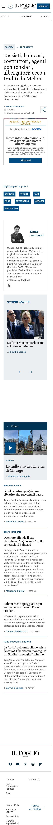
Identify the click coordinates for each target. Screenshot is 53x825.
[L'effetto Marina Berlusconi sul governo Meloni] (25, 323)
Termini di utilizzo (11, 809)
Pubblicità (34, 778)
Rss (8, 791)
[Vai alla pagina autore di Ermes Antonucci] (16, 233)
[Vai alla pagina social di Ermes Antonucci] (9, 285)
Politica (9, 47)
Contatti (10, 778)
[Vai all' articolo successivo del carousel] (30, 370)
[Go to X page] (25, 762)
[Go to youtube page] (17, 762)
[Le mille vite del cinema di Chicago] (25, 441)
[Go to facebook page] (10, 762)
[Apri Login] (10, 6)
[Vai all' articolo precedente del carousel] (20, 370)
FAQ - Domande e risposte (12, 784)
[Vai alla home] (25, 6)
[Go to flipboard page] (40, 762)
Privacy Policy (13, 803)
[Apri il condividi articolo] (43, 109)
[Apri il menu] (3, 6)
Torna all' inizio (35, 806)
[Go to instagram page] (33, 762)
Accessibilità (12, 814)
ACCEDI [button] (36, 129)
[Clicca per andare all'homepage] (25, 752)
